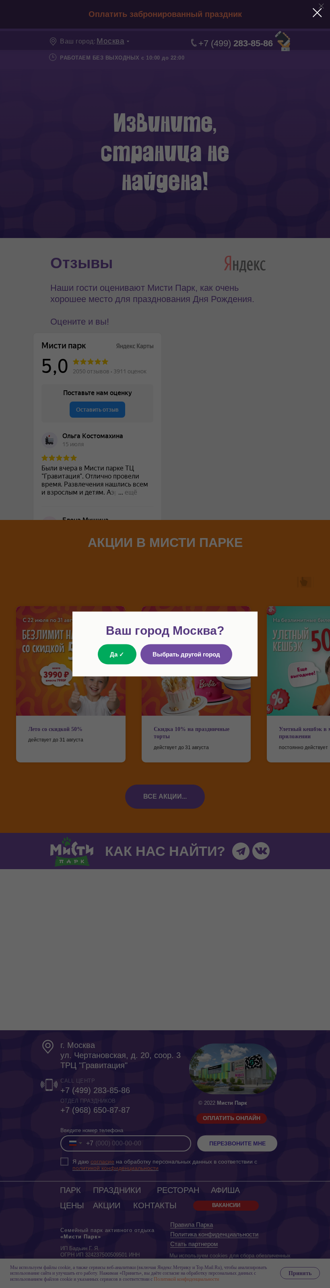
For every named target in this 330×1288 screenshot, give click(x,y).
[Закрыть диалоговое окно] (317, 12)
